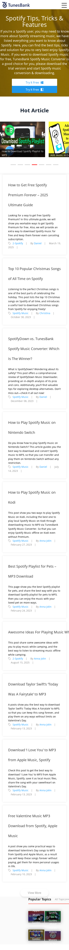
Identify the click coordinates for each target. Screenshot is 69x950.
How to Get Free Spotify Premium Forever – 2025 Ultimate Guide (28, 195)
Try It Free (32, 82)
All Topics (62, 899)
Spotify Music (20, 313)
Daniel (38, 243)
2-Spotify (18, 243)
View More (34, 893)
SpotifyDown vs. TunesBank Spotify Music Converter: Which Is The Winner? (33, 348)
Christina (44, 313)
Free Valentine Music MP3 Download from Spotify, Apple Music (32, 825)
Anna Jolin (45, 540)
